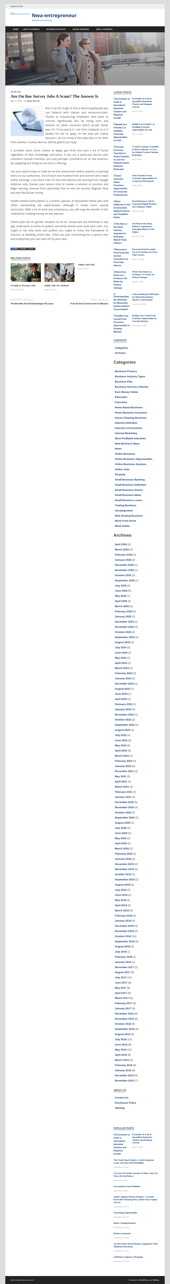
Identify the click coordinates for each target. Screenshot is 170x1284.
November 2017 (124, 967)
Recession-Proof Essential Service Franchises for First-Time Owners (145, 252)
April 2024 (121, 663)
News (118, 448)
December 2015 (124, 1075)
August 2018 (122, 946)
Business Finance (126, 371)
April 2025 (121, 601)
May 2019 (120, 900)
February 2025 (123, 611)
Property (120, 474)
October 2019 (123, 874)
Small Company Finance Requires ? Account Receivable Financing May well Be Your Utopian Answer (135, 1199)
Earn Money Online (126, 392)
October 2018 (123, 936)
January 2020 (123, 859)
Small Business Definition (130, 484)
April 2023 (121, 699)
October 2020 (123, 812)
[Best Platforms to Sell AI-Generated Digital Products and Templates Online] (122, 201)
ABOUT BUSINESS (31, 29)
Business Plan (124, 381)
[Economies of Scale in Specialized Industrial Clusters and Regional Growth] (122, 99)
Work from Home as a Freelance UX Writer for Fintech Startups (143, 274)
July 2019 (121, 889)
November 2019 (124, 869)
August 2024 (122, 642)
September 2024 (125, 637)
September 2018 (125, 941)
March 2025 (122, 606)
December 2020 (124, 802)
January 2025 (123, 616)
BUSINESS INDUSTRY (56, 29)
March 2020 (122, 848)
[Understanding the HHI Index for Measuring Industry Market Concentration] (122, 294)
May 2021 (120, 776)
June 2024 (121, 652)
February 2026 (123, 554)
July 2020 (121, 828)
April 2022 (121, 750)
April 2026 (121, 544)
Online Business (125, 453)
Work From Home (125, 520)
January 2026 (123, 559)
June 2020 (121, 833)
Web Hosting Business (129, 515)
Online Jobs (16, 92)
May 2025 (120, 595)
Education (121, 397)
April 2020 (121, 843)
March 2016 (122, 1060)
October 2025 (123, 575)
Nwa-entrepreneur (54, 15)
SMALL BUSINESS (104, 29)
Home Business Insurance (131, 412)
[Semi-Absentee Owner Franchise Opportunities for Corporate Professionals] (122, 176)
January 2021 (123, 797)
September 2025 (125, 580)
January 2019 (123, 920)
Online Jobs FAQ (86, 264)
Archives (120, 353)
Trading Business (125, 505)
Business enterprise (122, 1233)
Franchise (121, 402)
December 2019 (124, 864)
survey (31, 249)
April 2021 (121, 781)
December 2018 (124, 925)
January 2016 (123, 1070)
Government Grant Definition (127, 1186)
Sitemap (120, 1108)
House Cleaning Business (131, 417)
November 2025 (124, 570)
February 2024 (123, 673)
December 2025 (124, 565)
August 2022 (122, 730)
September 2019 (125, 879)
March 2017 (122, 998)
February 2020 (123, 853)
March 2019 (122, 910)
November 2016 (124, 1018)
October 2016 (123, 1023)
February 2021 (123, 792)
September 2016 (125, 1029)
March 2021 (122, 786)
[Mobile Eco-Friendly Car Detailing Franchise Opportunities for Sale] (122, 124)
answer (23, 249)
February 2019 (123, 915)
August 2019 (122, 884)
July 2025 (121, 585)
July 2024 (121, 647)
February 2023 (123, 704)
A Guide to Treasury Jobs (23, 285)
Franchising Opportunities (125, 1213)
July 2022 (121, 735)
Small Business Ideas (128, 495)
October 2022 (123, 719)
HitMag (156, 1280)
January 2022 (123, 766)
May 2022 (120, 745)
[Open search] (158, 29)
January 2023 (123, 709)
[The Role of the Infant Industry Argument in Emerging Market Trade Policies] (122, 224)
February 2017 (123, 1003)
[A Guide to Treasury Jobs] (26, 273)
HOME (15, 29)
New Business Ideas (127, 443)
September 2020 (125, 817)
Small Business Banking (130, 479)
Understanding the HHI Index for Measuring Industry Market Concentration (145, 297)
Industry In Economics (128, 428)
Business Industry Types (130, 376)
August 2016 (122, 1034)
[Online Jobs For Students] (59, 273)
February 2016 (123, 1065)
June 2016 (121, 1044)
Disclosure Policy (125, 1102)
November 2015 (124, 1080)
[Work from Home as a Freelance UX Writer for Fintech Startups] (122, 272)
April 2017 (121, 993)
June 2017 (121, 982)
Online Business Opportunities (133, 459)
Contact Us (121, 1097)
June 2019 (121, 895)
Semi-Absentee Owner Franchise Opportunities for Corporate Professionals (144, 178)
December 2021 (124, 771)
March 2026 (122, 549)
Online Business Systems (130, 464)
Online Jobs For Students (56, 285)
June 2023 (121, 693)
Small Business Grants (129, 490)
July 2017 (121, 977)
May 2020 (120, 838)
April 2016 (121, 1054)
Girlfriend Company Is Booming (128, 1257)
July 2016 (121, 1039)
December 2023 (124, 683)
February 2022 (123, 761)
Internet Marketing (126, 433)
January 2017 (123, 1008)
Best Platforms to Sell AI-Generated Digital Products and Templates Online (144, 204)
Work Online (122, 526)
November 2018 (124, 931)
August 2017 (122, 972)
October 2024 (123, 632)
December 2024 (124, 621)
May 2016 (120, 1049)
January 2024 (123, 678)
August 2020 (122, 822)
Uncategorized (124, 510)
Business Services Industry (131, 386)
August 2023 (122, 688)
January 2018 (123, 962)
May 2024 (120, 657)
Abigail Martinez (33, 101)
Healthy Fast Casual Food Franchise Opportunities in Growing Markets (144, 318)
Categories (121, 347)
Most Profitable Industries (130, 438)
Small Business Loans (128, 500)
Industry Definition (126, 422)
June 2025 (121, 590)
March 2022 (122, 755)
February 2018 (123, 956)
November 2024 (124, 626)
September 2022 (125, 724)
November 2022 (124, 714)
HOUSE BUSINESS (81, 29)
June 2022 (121, 740)
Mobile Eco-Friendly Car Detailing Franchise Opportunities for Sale (143, 127)
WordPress (144, 1280)
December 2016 (124, 1013)
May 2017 (120, 987)
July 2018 (121, 951)
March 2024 (122, 668)
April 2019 (121, 905)
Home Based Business (129, 407)
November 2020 (124, 807)
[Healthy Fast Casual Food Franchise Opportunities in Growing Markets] (122, 316)
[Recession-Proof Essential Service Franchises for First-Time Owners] (122, 249)
